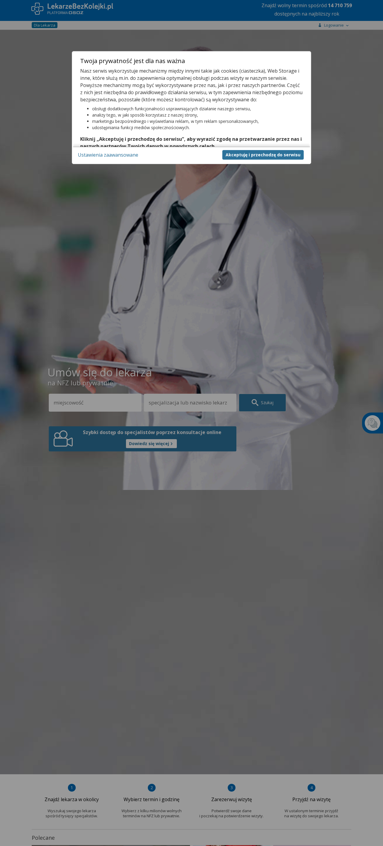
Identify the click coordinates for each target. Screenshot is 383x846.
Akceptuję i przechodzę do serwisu (263, 155)
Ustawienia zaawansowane (108, 155)
